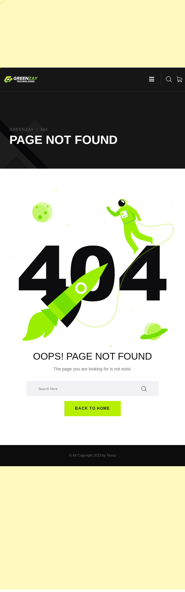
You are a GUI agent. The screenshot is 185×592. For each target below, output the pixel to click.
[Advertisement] (92, 33)
